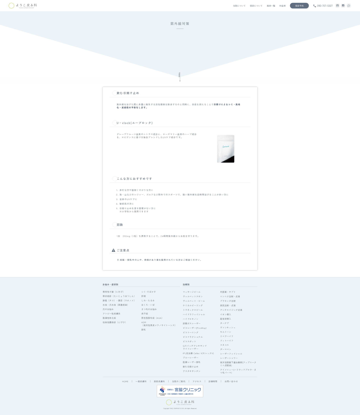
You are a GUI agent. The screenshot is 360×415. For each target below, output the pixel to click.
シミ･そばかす (148, 291)
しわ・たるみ (148, 300)
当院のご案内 (178, 381)
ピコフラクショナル (193, 336)
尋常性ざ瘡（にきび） (114, 291)
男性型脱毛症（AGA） (152, 317)
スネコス (224, 344)
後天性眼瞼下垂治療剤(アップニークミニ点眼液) (238, 364)
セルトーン (225, 331)
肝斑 (143, 296)
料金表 (282, 5)
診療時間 (213, 381)
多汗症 (144, 313)
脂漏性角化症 (109, 317)
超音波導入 (225, 318)
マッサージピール (192, 291)
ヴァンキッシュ (228, 327)
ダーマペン (225, 349)
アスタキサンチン (192, 371)
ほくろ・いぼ (148, 304)
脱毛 (143, 329)
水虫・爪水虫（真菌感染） (116, 304)
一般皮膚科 (141, 381)
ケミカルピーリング (193, 305)
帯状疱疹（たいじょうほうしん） (119, 296)
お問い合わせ (231, 381)
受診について (256, 5)
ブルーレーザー (190, 357)
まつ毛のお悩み (149, 309)
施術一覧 (271, 5)
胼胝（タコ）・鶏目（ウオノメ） (119, 300)
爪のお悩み (108, 309)
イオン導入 (225, 314)
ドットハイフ (226, 340)
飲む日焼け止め (190, 366)
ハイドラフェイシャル (194, 314)
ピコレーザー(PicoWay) (194, 327)
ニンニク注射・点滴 (230, 296)
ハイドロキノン (190, 318)
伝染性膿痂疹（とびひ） (115, 322)
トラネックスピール (193, 309)
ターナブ (224, 323)
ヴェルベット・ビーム (194, 300)
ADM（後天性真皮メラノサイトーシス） (159, 324)
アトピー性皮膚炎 (111, 313)
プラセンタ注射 (228, 300)
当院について (239, 5)
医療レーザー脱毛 (192, 362)
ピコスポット (189, 341)
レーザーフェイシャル (231, 353)
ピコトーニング (190, 332)
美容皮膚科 (159, 381)
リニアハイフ (226, 336)
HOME (125, 381)
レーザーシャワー (229, 357)
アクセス (197, 381)
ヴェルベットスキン (193, 296)
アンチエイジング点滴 (231, 309)
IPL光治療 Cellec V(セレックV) (198, 353)
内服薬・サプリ (228, 291)
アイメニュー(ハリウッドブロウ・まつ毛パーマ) (238, 371)
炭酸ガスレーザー (192, 323)
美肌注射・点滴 (228, 305)
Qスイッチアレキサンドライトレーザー (195, 347)
